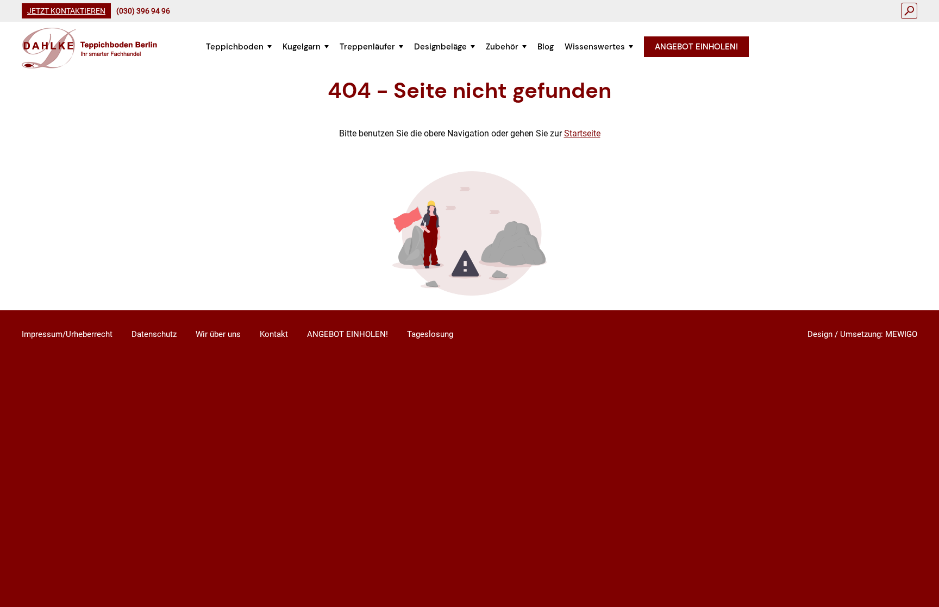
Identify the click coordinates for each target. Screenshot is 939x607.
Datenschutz (154, 334)
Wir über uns (218, 334)
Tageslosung (430, 334)
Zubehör (502, 46)
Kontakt (274, 334)
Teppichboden (235, 46)
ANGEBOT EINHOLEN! (696, 46)
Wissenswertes (595, 46)
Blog (545, 46)
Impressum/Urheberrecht (67, 334)
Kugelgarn (302, 46)
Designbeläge (440, 46)
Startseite (582, 133)
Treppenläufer (367, 46)
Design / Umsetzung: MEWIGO (862, 334)
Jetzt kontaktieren (66, 11)
